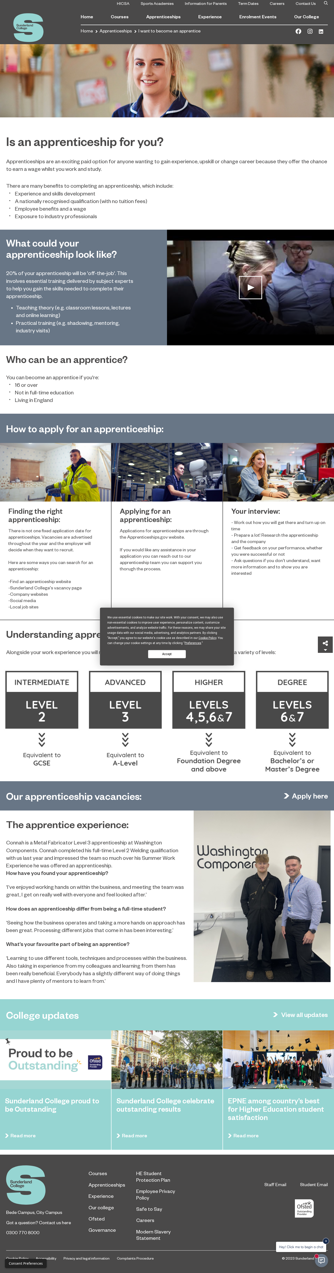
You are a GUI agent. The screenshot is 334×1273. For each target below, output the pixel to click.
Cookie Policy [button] (207, 638)
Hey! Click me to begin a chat (301, 1247)
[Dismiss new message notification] (326, 1241)
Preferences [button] (193, 643)
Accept (167, 654)
